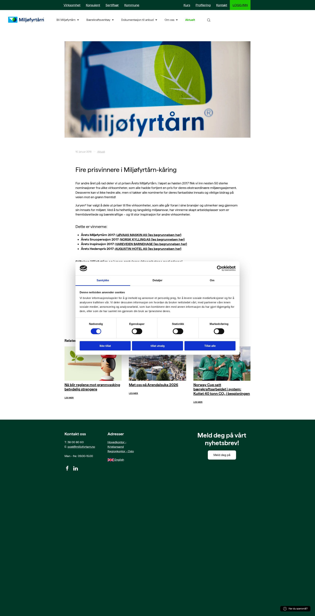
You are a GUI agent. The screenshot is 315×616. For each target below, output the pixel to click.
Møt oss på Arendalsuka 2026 (153, 385)
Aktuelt (190, 20)
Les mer (69, 397)
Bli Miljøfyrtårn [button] (66, 20)
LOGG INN (240, 5)
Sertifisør (112, 5)
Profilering (203, 5)
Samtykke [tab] (103, 280)
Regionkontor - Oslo (121, 451)
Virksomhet (72, 5)
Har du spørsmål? (298, 608)
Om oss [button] (169, 20)
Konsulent (93, 5)
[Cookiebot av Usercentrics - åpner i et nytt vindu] (220, 268)
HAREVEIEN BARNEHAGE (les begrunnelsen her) (151, 244)
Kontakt (221, 5)
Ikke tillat (105, 345)
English (119, 459)
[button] (209, 20)
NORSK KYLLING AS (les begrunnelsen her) (152, 239)
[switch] (137, 331)
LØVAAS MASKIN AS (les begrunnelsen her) (148, 235)
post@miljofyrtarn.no (81, 446)
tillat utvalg (158, 345)
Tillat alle (210, 345)
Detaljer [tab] (158, 280)
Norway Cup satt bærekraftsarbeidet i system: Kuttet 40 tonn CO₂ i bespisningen (221, 389)
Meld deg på (221, 455)
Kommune (131, 5)
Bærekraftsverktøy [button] (98, 20)
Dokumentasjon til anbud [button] (137, 20)
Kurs (187, 5)
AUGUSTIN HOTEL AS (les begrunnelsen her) (148, 249)
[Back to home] (26, 19)
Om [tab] (212, 280)
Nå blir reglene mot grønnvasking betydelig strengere (92, 387)
